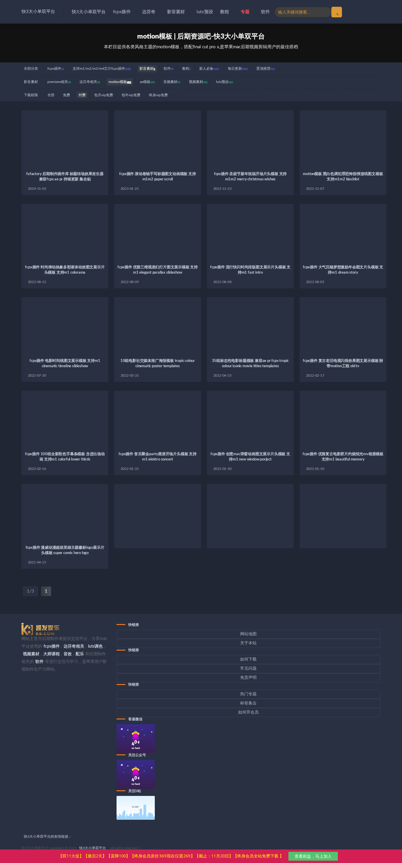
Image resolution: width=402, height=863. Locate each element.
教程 (224, 12)
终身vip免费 (158, 95)
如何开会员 (248, 712)
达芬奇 (149, 12)
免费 (66, 95)
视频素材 (198, 82)
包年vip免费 (131, 95)
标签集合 (248, 703)
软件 (265, 12)
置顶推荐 (265, 68)
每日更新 (238, 68)
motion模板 (120, 82)
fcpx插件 (122, 12)
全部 (50, 95)
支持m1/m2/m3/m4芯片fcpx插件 (102, 68)
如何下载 (248, 659)
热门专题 (248, 694)
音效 (68, 654)
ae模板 (147, 82)
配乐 (80, 654)
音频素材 (171, 82)
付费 (82, 95)
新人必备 (209, 68)
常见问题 (248, 668)
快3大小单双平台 (38, 11)
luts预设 (205, 12)
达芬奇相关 (89, 82)
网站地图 (248, 634)
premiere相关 (59, 82)
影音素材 (176, 12)
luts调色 (95, 646)
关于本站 (248, 643)
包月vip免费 (103, 95)
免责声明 (248, 678)
